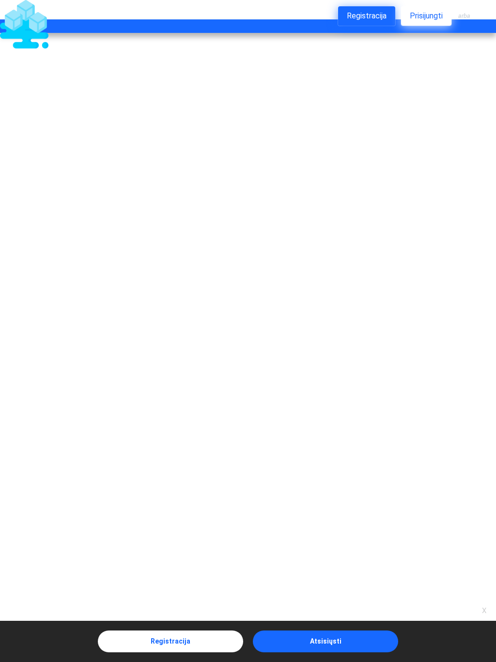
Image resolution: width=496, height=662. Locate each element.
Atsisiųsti (325, 641)
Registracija (170, 641)
